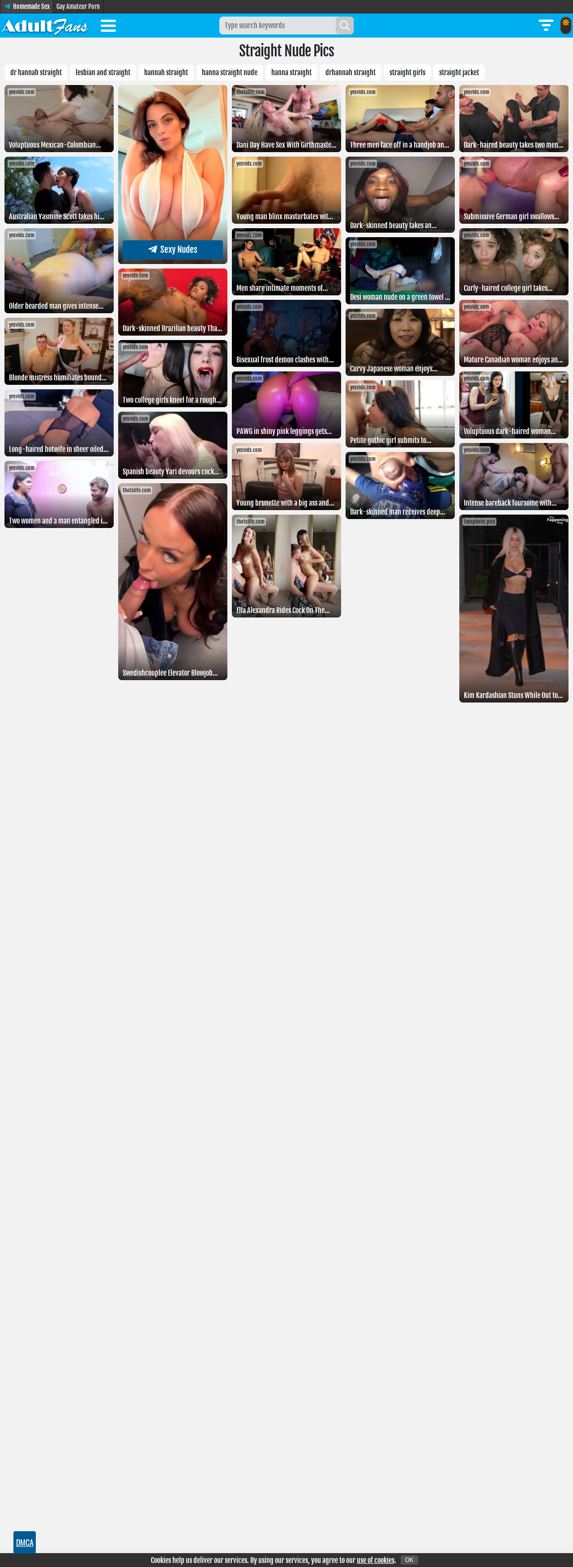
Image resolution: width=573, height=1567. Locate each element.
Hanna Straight (291, 72)
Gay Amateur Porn (78, 6)
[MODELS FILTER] (546, 25)
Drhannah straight (350, 72)
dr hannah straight (36, 72)
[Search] (345, 25)
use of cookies (375, 1560)
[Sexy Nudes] (172, 261)
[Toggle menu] (108, 27)
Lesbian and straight (103, 72)
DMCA (25, 1542)
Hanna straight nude (229, 72)
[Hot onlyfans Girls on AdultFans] (45, 25)
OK (409, 1560)
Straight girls (407, 72)
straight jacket (459, 72)
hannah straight (166, 72)
